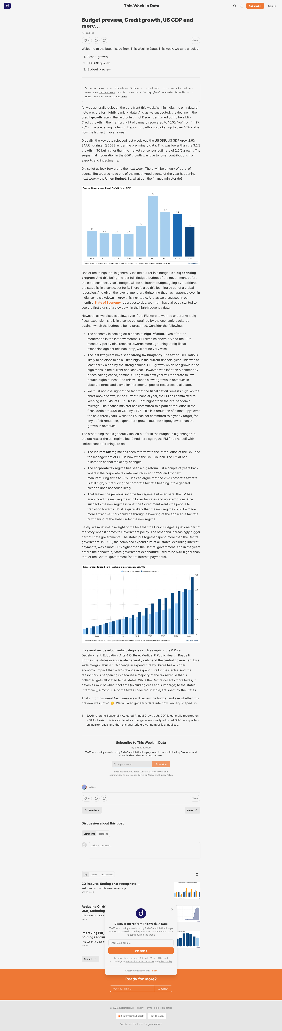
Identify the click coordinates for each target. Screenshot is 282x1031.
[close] (172, 909)
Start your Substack (132, 1015)
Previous (94, 810)
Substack (125, 1024)
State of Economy (107, 302)
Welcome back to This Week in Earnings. (104, 888)
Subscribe (255, 6)
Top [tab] (85, 874)
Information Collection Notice (140, 961)
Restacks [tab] (103, 833)
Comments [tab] (89, 833)
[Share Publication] (242, 6)
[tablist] (96, 834)
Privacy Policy (165, 961)
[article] (141, 890)
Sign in (272, 6)
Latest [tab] (94, 874)
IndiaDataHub (107, 92)
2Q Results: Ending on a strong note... (111, 884)
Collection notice (163, 1007)
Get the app (157, 1015)
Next (190, 810)
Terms (148, 1007)
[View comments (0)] (96, 40)
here (124, 96)
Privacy (139, 1007)
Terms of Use (156, 958)
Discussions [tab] (107, 874)
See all (88, 959)
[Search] (234, 6)
